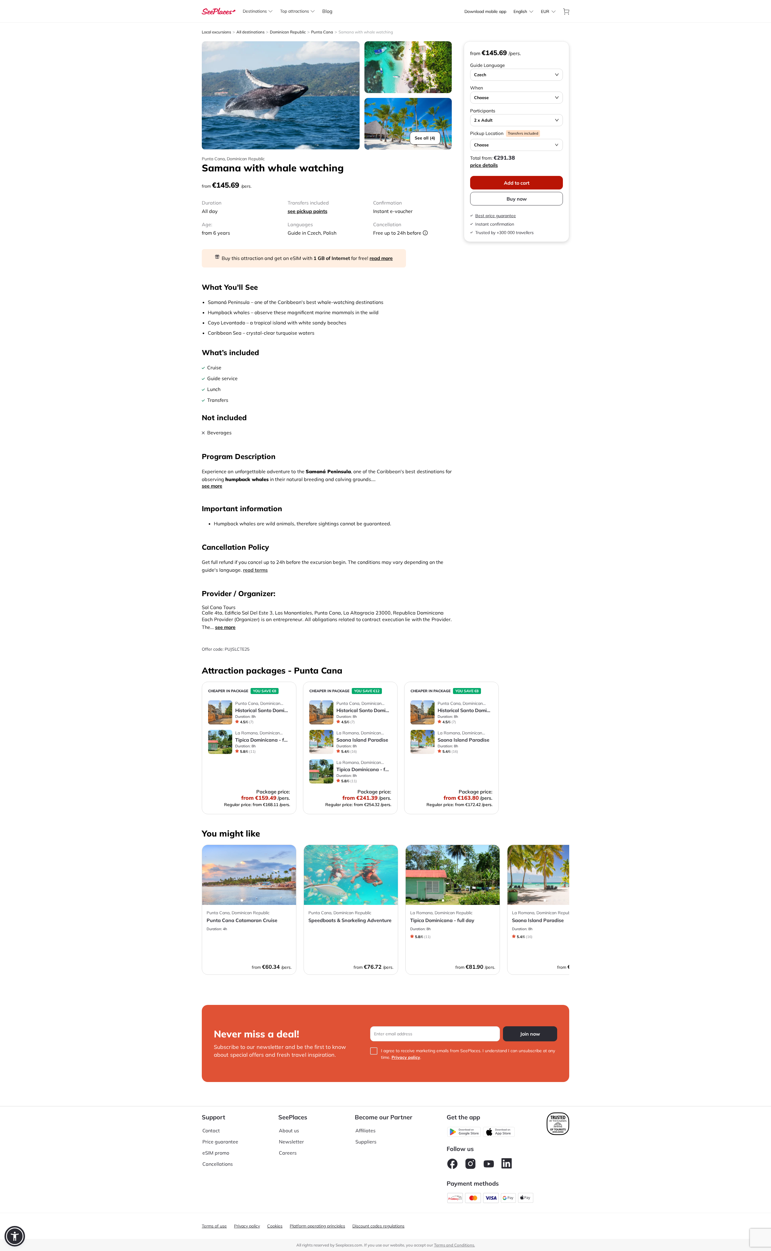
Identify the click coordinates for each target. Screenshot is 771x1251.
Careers (288, 1153)
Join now (530, 1034)
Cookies (274, 1226)
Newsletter (291, 1142)
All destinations (250, 32)
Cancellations (217, 1164)
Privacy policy (406, 1057)
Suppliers (365, 1142)
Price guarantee (220, 1142)
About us (289, 1130)
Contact (211, 1130)
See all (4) (425, 138)
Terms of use (214, 1226)
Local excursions (216, 32)
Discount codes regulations (378, 1226)
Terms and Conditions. (454, 1245)
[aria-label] (219, 11)
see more (212, 486)
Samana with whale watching (366, 32)
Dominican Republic (288, 32)
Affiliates (365, 1130)
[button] (14, 1236)
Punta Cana (322, 32)
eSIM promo (215, 1153)
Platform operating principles (317, 1226)
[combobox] (520, 11)
